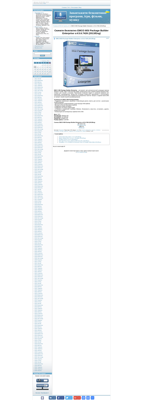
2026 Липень (38, 370)
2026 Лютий (38, 362)
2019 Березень (39, 224)
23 (45, 71)
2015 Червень (38, 161)
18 (49, 69)
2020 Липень (38, 251)
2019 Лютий (38, 223)
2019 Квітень (38, 226)
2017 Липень (38, 191)
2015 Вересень (39, 166)
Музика (37, 48)
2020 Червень (38, 249)
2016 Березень (39, 176)
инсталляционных (78, 131)
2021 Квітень (38, 266)
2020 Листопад (39, 258)
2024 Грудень (38, 338)
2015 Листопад (39, 169)
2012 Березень (39, 95)
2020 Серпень (38, 253)
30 (45, 73)
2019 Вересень (39, 234)
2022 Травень (38, 288)
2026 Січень (38, 360)
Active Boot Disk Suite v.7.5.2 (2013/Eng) (70, 136)
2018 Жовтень (39, 216)
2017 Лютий (38, 189)
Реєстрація (74, 7)
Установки (56, 131)
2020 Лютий (38, 243)
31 (47, 73)
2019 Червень (38, 229)
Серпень (65, 26)
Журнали (37, 46)
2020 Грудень (38, 260)
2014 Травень (38, 139)
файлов (66, 131)
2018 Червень (38, 209)
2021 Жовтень (39, 276)
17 (47, 69)
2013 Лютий (38, 114)
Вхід (80, 7)
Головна (64, 7)
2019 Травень (38, 228)
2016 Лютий (38, 174)
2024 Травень (38, 328)
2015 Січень (38, 152)
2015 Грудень (38, 171)
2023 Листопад (39, 318)
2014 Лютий (38, 134)
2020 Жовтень (39, 256)
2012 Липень (38, 102)
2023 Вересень (39, 315)
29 (42, 73)
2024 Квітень (38, 327)
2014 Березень (39, 135)
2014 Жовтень (39, 147)
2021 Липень (38, 271)
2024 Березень (39, 325)
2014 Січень (38, 132)
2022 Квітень (38, 286)
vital (77, 130)
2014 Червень (38, 140)
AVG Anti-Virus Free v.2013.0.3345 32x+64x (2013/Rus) (74, 140)
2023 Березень (39, 305)
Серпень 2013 (45, 61)
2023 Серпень (38, 313)
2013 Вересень (39, 125)
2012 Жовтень (39, 107)
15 (42, 69)
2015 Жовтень (39, 167)
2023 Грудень (38, 320)
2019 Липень (38, 231)
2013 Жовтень (39, 127)
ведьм (84, 131)
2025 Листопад (39, 357)
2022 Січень (38, 281)
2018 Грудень (38, 219)
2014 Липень (38, 142)
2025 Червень (38, 348)
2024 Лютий (38, 323)
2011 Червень (38, 85)
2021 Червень (38, 270)
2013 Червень (38, 120)
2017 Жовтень (39, 196)
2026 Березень (39, 363)
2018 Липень (38, 211)
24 (47, 71)
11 (49, 67)
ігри (36, 36)
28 (40, 73)
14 (40, 69)
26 (35, 73)
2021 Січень (38, 261)
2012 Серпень (38, 104)
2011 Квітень (38, 82)
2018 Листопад (39, 218)
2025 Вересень (39, 353)
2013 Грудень (38, 130)
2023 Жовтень (39, 317)
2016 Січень (38, 172)
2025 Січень (38, 340)
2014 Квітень (38, 137)
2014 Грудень (38, 151)
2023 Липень (38, 311)
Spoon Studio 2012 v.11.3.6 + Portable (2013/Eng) (72, 138)
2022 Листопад (39, 298)
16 (45, 69)
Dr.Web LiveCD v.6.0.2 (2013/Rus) (68, 139)
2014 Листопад (39, 149)
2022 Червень (38, 290)
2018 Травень (38, 208)
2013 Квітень (38, 117)
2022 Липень (38, 291)
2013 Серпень (38, 124)
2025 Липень (38, 350)
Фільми (37, 26)
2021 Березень (39, 265)
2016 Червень (38, 181)
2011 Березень (39, 80)
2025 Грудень (38, 358)
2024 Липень (38, 330)
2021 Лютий (38, 263)
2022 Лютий (38, 283)
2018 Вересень (39, 214)
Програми (37, 12)
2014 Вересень (39, 146)
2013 (60, 26)
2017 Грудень (38, 199)
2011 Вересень (39, 87)
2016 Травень (38, 179)
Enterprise (88, 130)
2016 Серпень (38, 184)
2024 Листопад (39, 337)
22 (42, 71)
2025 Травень (38, 347)
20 (37, 71)
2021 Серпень (38, 273)
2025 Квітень (38, 345)
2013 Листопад (39, 129)
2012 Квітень (38, 97)
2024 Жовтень (39, 335)
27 (37, 73)
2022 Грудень (38, 300)
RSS (44, 3)
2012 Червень (38, 100)
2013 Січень (38, 112)
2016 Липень (38, 182)
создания (70, 131)
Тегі (69, 7)
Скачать (94, 130)
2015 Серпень (38, 164)
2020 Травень (38, 248)
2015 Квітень (38, 157)
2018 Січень (38, 201)
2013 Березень (39, 115)
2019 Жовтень (39, 236)
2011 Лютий (38, 78)
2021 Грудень (38, 280)
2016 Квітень (38, 177)
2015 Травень (38, 159)
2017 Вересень (39, 194)
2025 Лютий (38, 342)
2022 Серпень (38, 293)
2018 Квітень (38, 206)
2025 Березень (39, 343)
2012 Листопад (39, 109)
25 (49, 71)
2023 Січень (38, 301)
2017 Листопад (39, 197)
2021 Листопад (39, 278)
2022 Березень (39, 285)
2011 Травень (38, 83)
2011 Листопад (39, 90)
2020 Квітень (38, 246)
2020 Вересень (39, 254)
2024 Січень (38, 322)
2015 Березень (39, 156)
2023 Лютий (38, 303)
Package (62, 131)
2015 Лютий (38, 154)
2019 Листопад (39, 238)
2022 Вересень (39, 295)
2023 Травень (38, 308)
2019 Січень (38, 221)
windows (98, 130)
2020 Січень (38, 241)
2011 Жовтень (38, 89)
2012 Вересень (39, 105)
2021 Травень (38, 268)
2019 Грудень (38, 239)
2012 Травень (38, 99)
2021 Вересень (39, 275)
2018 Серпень (38, 213)
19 (35, 71)
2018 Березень (39, 204)
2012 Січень (38, 92)
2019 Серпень (38, 233)
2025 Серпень (38, 352)
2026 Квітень (38, 365)
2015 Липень (38, 162)
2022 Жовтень (39, 296)
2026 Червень (38, 368)
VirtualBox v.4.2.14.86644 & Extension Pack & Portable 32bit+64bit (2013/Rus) (80, 142)
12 (35, 69)
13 (37, 69)
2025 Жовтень (39, 355)
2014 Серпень (38, 144)
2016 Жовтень (39, 187)
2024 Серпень (38, 332)
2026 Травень (38, 367)
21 (40, 71)
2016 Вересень (39, 186)
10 (47, 67)
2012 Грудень (38, 110)
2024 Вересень (39, 333)
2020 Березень (39, 244)
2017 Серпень (38, 192)
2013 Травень (38, 119)
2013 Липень (38, 122)
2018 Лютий (38, 203)
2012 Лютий (38, 94)
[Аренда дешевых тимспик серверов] (42, 390)
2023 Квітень (38, 306)
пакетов (84, 130)
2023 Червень (38, 310)
